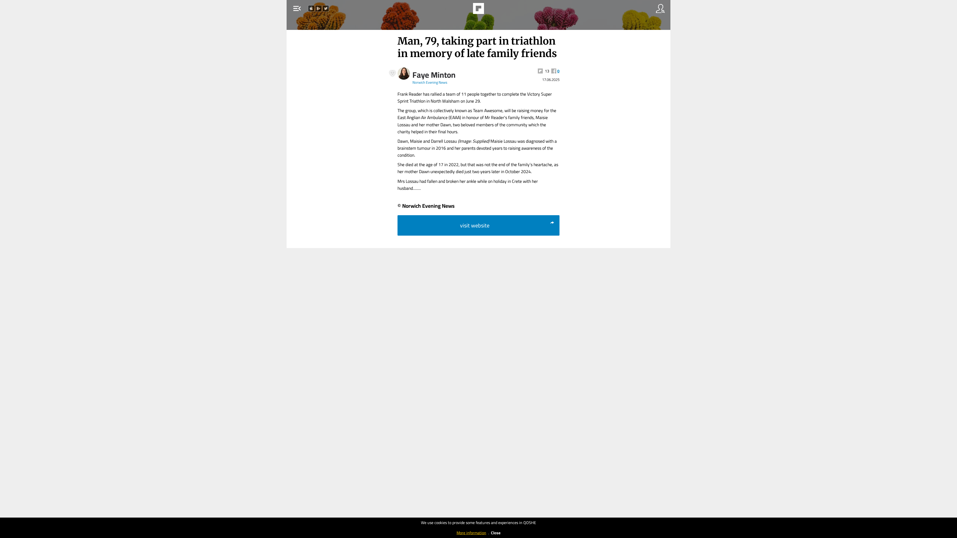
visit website (474, 225)
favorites (464, 10)
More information (471, 533)
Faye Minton (434, 74)
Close (495, 533)
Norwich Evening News (429, 82)
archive (492, 10)
